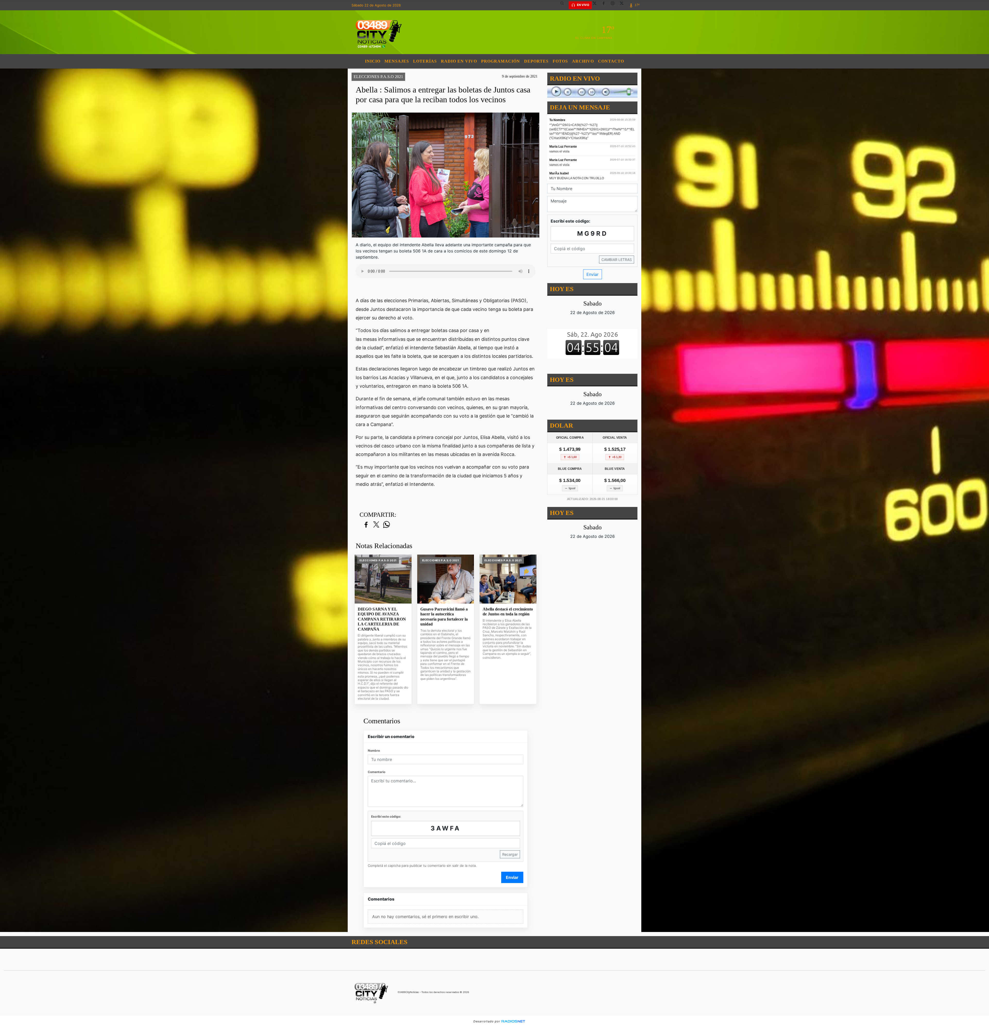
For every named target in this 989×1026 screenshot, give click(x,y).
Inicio (372, 61)
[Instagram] (614, 5)
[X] (596, 5)
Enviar (512, 877)
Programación (500, 61)
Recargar (510, 854)
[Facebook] (605, 5)
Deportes (536, 61)
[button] (564, 5)
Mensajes (397, 61)
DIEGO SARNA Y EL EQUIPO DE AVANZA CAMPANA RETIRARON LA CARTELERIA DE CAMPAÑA (382, 619)
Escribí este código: (386, 816)
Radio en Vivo (459, 61)
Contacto (611, 61)
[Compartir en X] (376, 525)
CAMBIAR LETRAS (616, 259)
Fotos (560, 61)
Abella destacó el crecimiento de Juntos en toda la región (508, 611)
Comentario (376, 772)
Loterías (425, 61)
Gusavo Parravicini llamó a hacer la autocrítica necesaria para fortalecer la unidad (444, 616)
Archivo (583, 61)
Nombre (374, 750)
